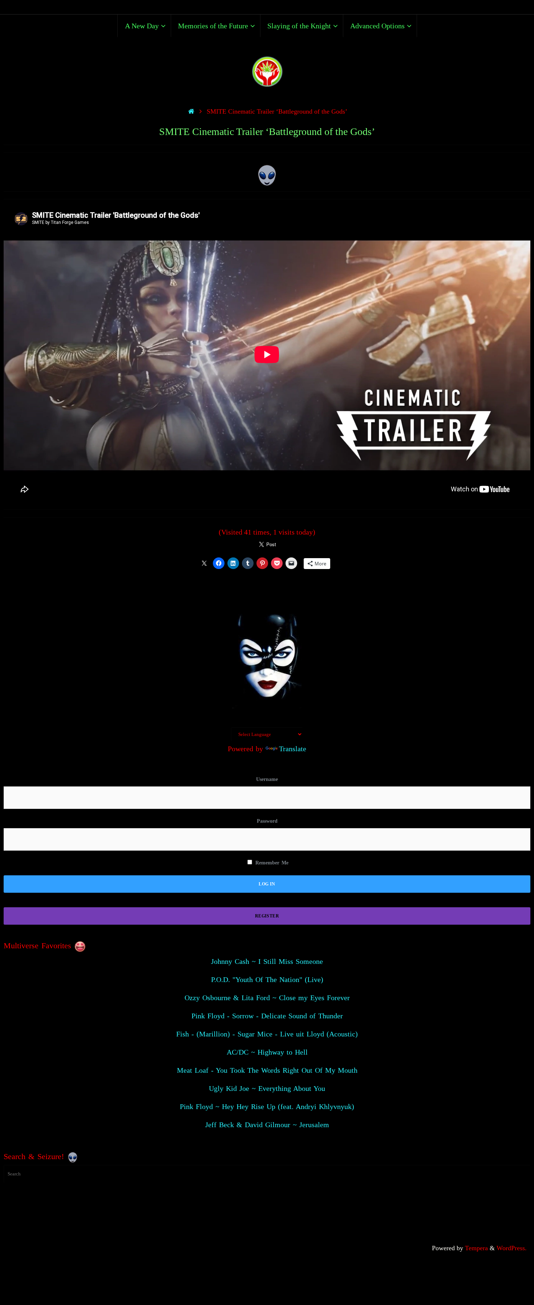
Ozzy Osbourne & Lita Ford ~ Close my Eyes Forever (267, 998)
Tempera (476, 1248)
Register (267, 916)
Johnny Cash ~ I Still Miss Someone (267, 961)
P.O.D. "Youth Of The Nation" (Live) (267, 979)
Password (267, 821)
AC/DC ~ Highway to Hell (267, 1052)
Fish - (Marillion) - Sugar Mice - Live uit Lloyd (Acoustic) (267, 1034)
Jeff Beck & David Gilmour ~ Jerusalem (267, 1125)
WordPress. (512, 1248)
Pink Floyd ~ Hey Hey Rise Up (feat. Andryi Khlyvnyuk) (267, 1106)
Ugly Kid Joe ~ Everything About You (267, 1088)
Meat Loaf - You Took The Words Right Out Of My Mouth (267, 1070)
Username (267, 779)
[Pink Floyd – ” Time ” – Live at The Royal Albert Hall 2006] (267, 173)
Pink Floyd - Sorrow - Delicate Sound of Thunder (267, 1016)
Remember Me (270, 863)
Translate (292, 749)
